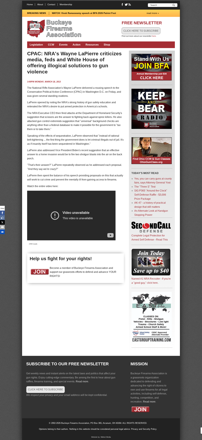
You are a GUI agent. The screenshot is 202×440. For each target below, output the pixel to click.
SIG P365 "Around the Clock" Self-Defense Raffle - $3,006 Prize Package (150, 194)
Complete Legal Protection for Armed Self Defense (148, 237)
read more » (153, 13)
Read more (82, 381)
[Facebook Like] (2, 217)
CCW (51, 44)
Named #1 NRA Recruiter (145, 278)
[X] (2, 222)
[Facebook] (2, 213)
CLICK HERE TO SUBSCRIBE (141, 30)
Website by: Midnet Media (101, 437)
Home (30, 4)
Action (76, 44)
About (40, 4)
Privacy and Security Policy (143, 429)
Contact (51, 4)
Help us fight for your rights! (61, 258)
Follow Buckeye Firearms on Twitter (126, 4)
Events (63, 44)
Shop (107, 44)
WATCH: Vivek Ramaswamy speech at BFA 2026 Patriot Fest (84, 13)
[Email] (2, 227)
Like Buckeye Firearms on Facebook (122, 4)
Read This (162, 239)
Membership (66, 4)
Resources (92, 44)
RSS (130, 4)
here (154, 36)
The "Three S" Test (144, 186)
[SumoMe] (2, 231)
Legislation (36, 44)
